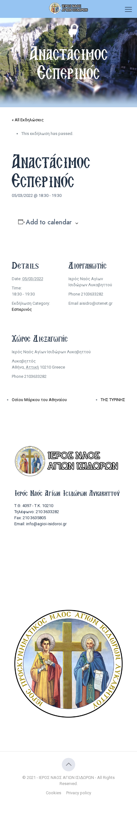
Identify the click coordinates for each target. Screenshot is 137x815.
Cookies (53, 792)
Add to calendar (49, 222)
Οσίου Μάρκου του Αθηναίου (39, 399)
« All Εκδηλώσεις (28, 119)
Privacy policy (78, 792)
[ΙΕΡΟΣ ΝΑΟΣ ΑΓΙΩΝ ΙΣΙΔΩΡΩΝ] (68, 8)
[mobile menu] (128, 9)
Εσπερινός (22, 309)
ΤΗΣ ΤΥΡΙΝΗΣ (113, 399)
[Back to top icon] (68, 764)
